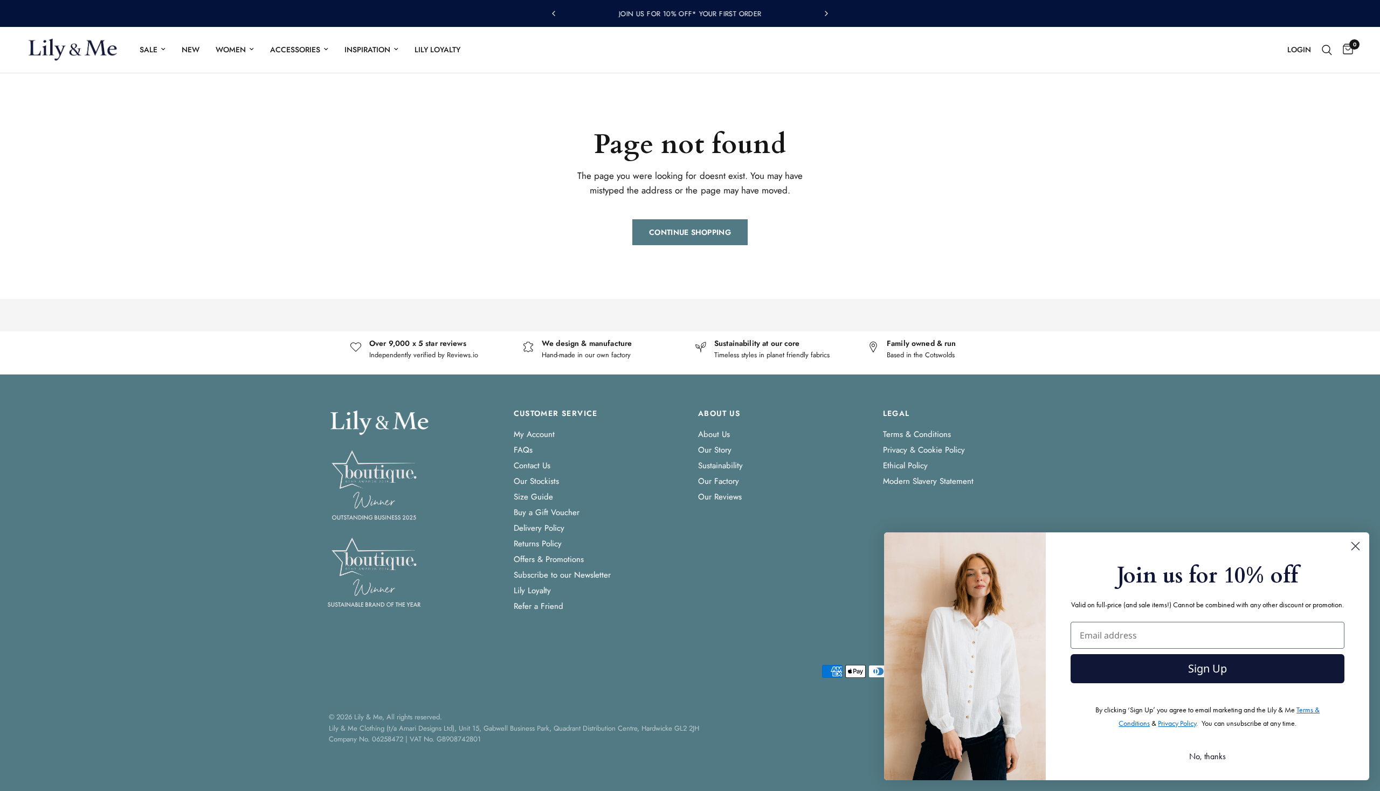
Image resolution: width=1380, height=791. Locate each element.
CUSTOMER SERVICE (556, 413)
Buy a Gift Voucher (546, 512)
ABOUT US (719, 413)
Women (231, 49)
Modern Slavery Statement (928, 481)
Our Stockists (536, 481)
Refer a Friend (538, 606)
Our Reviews (720, 497)
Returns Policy (538, 544)
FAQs (523, 450)
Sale (148, 49)
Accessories (295, 49)
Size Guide (533, 497)
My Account (534, 434)
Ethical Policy (905, 465)
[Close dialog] (1355, 546)
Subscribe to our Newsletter (562, 575)
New (190, 49)
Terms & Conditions (917, 434)
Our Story (715, 450)
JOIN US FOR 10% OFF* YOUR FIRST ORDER (690, 14)
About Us (714, 434)
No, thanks (1207, 756)
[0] (1345, 50)
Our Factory (718, 481)
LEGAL (896, 413)
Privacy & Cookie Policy (924, 450)
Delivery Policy (539, 528)
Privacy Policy (1177, 723)
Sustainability (720, 465)
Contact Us (532, 465)
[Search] (1326, 50)
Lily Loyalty (437, 49)
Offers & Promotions (549, 559)
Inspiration (367, 49)
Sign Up (1207, 668)
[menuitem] (153, 49)
